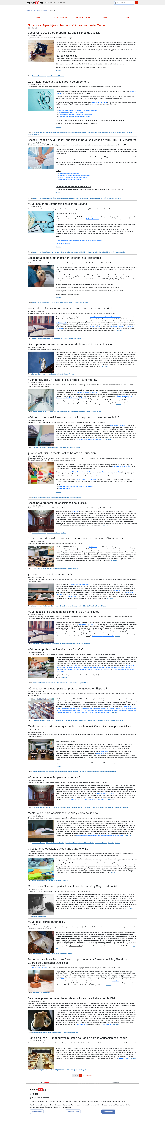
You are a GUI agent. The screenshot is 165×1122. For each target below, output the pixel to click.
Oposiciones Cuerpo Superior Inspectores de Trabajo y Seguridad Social (72, 886)
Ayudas (92, 198)
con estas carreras (95, 327)
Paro (60, 1032)
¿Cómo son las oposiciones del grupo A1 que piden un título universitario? (73, 417)
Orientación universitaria (113, 132)
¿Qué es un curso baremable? (46, 922)
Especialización (120, 252)
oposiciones (75, 511)
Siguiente (89, 1075)
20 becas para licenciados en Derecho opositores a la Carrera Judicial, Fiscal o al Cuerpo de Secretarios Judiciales (78, 960)
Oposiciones (42, 76)
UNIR (68, 412)
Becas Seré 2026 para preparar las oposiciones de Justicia (64, 32)
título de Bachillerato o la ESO (87, 624)
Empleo (127, 17)
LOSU (75, 665)
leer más (58, 71)
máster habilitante (61, 323)
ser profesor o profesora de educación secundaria (105, 317)
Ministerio (44, 568)
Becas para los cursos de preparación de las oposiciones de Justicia (70, 344)
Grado (78, 644)
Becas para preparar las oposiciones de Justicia (57, 503)
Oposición (95, 132)
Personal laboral (70, 644)
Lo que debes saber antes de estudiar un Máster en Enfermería (77, 111)
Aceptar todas (108, 1111)
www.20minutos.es (124, 1058)
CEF (59, 880)
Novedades (61, 3)
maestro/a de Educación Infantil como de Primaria (79, 472)
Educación (73, 497)
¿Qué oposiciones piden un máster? (50, 574)
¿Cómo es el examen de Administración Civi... (91, 439)
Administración (75, 447)
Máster (64, 132)
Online (99, 412)
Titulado (61, 76)
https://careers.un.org (81, 1024)
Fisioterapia (110, 198)
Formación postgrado (53, 252)
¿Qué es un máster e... (64, 243)
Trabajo (69, 954)
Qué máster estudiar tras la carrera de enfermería (58, 81)
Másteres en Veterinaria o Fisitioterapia (70, 180)
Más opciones (36, 1111)
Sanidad (93, 412)
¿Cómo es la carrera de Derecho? (71, 799)
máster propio (100, 754)
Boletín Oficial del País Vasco (38, 968)
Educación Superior (46, 412)
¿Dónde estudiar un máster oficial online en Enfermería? (62, 379)
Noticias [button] (52, 3)
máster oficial (105, 752)
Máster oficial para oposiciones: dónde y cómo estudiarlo (63, 813)
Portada (38, 17)
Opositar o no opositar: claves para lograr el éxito (58, 848)
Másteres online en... (64, 488)
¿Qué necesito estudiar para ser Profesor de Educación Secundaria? (105, 711)
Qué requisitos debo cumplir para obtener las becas (74, 176)
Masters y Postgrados (60, 17)
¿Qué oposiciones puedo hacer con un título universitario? (63, 611)
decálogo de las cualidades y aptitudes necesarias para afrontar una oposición (100, 835)
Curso (77, 198)
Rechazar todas (73, 1111)
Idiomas (40, 1032)
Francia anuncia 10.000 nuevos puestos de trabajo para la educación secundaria (77, 1038)
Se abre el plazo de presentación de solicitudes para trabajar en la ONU (72, 998)
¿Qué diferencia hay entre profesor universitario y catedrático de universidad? (87, 669)
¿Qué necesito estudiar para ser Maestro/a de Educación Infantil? (100, 709)
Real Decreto (93, 547)
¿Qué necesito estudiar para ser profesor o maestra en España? (67, 688)
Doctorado (74, 412)
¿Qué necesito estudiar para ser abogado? (54, 777)
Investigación (44, 683)
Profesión (125, 807)
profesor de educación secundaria (110, 472)
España (89, 132)
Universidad (36, 132)
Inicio (47, 3)
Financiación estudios (53, 198)
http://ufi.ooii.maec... (107, 1024)
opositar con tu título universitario (79, 584)
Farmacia (118, 198)
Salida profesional (52, 447)
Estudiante (54, 76)
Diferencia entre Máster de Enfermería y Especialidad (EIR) (76, 115)
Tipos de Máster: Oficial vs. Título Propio (70, 113)
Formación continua (44, 954)
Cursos (66, 374)
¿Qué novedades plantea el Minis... (101, 713)
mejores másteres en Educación (86, 479)
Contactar (97, 1083)
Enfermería (129, 132)
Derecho (35, 76)
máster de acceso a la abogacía (106, 793)
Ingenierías (68, 606)
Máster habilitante (75, 338)
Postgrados (58, 132)
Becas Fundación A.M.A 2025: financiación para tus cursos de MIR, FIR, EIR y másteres (82, 140)
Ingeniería (117, 590)
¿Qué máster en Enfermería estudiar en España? (58, 204)
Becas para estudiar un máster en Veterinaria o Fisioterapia (64, 258)
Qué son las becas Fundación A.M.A (69, 174)
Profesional (87, 807)
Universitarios (85, 644)
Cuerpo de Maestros (62, 497)
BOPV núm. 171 (66, 979)
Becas (105, 17)
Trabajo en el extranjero (70, 1032)
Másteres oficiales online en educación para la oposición (75, 486)
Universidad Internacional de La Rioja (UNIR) (87, 392)
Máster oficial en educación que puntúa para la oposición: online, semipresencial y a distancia (79, 727)
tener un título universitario (118, 426)
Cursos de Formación (82, 1083)
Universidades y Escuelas (82, 17)
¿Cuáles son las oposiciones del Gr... (103, 636)
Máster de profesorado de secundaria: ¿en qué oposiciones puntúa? (70, 308)
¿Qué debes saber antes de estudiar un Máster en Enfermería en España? (79, 240)
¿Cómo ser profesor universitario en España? (56, 649)
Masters (42, 132)
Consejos (65, 880)
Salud (123, 132)
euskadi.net (115, 981)
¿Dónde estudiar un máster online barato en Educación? (62, 453)
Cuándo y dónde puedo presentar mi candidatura (73, 178)
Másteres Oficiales (73, 132)
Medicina (102, 132)
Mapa (58, 1083)
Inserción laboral (33, 134)
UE (66, 1070)
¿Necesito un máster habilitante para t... (96, 799)
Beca (81, 198)
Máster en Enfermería (92, 219)
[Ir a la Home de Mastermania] (44, 1083)
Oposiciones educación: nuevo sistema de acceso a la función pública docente (76, 538)
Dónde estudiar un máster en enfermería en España (74, 117)
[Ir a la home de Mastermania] (35, 3)
